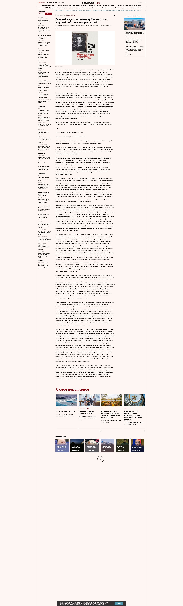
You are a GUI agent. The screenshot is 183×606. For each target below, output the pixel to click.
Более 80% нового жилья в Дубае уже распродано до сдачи (44, 233)
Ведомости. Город (59, 28)
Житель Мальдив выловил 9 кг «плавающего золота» (44, 82)
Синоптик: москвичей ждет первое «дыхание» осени (44, 179)
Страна (89, 7)
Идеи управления (63, 7)
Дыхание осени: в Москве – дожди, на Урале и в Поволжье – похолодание (44, 119)
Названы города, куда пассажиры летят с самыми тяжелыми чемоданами (43, 217)
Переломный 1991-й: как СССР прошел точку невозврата (78, 10)
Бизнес (53, 5)
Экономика (59, 5)
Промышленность (96, 7)
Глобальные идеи (46, 5)
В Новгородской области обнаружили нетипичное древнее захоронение (44, 89)
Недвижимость (91, 5)
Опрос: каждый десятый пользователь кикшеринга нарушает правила (44, 209)
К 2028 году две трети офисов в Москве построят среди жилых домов (43, 29)
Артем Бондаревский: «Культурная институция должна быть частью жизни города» (44, 186)
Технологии (79, 5)
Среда (57, 408)
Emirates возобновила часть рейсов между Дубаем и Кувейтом (43, 112)
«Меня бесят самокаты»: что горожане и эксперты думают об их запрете (44, 168)
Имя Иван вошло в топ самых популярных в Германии (43, 132)
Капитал (84, 7)
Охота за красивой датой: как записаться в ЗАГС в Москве (44, 159)
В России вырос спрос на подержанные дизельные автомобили (44, 37)
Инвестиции (72, 5)
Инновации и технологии (108, 7)
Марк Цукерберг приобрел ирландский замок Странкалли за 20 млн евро (44, 247)
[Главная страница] (91, 2)
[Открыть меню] (144, 3)
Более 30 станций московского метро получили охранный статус (43, 266)
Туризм (140, 7)
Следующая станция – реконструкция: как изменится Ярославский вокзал (44, 21)
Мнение (62, 408)
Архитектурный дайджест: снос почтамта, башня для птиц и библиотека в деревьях (44, 140)
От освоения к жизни (43, 50)
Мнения (131, 5)
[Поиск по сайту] (136, 2)
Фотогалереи (137, 5)
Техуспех (117, 7)
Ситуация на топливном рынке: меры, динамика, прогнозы (106, 10)
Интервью (125, 5)
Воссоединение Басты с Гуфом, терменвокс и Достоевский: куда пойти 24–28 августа (44, 148)
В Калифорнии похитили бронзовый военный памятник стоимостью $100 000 (44, 225)
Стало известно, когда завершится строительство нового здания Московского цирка (43, 75)
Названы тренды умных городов (44, 102)
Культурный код (71, 15)
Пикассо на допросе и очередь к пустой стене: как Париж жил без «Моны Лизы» (44, 201)
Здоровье (123, 7)
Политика (98, 5)
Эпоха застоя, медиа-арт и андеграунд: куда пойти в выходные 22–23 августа (44, 239)
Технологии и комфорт (84, 408)
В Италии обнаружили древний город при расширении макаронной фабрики (44, 66)
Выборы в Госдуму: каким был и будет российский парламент (135, 10)
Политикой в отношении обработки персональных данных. (90, 604)
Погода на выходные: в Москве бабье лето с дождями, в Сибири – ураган (44, 255)
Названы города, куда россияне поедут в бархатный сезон (43, 56)
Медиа (84, 5)
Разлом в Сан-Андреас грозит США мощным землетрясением (43, 194)
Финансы (65, 5)
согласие (81, 603)
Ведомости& (72, 7)
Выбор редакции (59, 10)
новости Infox (60, 436)
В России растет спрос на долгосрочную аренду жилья (44, 126)
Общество (104, 5)
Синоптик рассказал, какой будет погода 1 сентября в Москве (43, 96)
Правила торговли (53, 7)
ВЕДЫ (46, 7)
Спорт (128, 7)
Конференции (134, 7)
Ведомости (41, 7)
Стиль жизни (119, 5)
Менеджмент (111, 5)
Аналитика (78, 7)
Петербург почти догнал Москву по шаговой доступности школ (44, 44)
